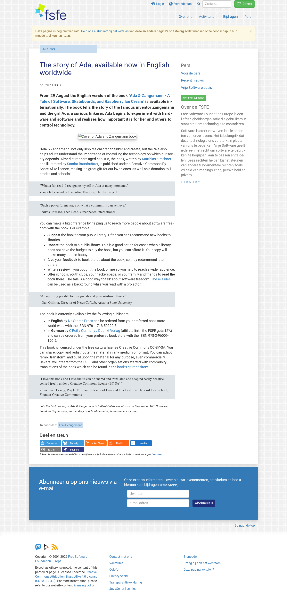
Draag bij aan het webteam (202, 563)
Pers (247, 16)
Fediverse (51, 443)
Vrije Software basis (196, 88)
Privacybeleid (118, 576)
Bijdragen (230, 16)
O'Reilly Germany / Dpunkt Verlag (94, 331)
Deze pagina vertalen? (199, 569)
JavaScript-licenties (122, 589)
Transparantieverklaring (125, 582)
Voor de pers (191, 73)
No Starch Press (80, 321)
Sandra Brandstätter (82, 164)
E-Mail (51, 449)
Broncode (190, 556)
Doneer (246, 4)
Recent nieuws (192, 80)
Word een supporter (193, 97)
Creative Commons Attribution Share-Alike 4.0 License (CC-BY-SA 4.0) (66, 576)
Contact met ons (120, 556)
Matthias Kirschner (156, 159)
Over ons (185, 16)
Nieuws (49, 49)
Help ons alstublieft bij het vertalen (105, 31)
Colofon (114, 569)
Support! (74, 449)
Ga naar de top (244, 525)
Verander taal (183, 4)
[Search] (199, 4)
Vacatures (116, 563)
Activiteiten (208, 16)
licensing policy (83, 585)
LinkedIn (142, 443)
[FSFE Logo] (50, 12)
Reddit (119, 443)
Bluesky (74, 443)
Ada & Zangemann (70, 425)
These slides (161, 279)
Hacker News (97, 443)
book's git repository (132, 367)
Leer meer (157, 454)
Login (159, 4)
